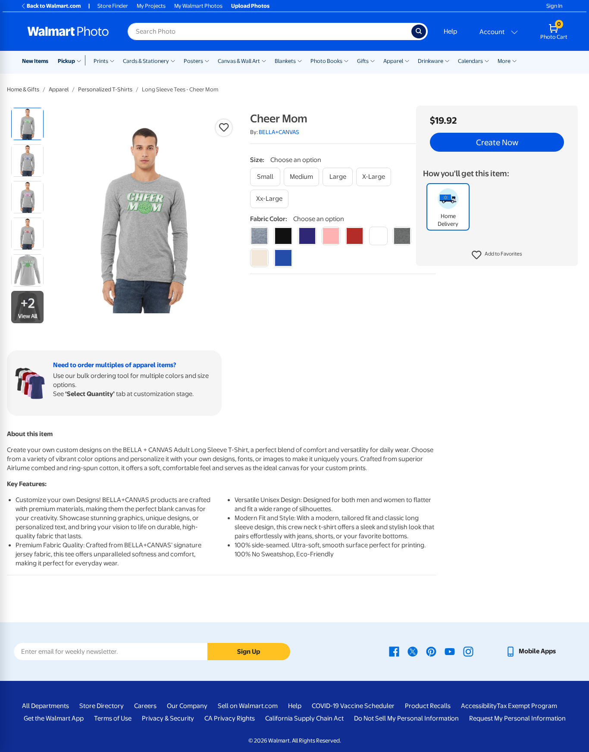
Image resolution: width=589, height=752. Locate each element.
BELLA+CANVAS (279, 132)
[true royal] (283, 258)
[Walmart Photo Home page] (68, 31)
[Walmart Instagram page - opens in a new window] (468, 651)
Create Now (497, 142)
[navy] (307, 236)
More (504, 61)
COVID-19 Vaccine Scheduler (353, 706)
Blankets (285, 61)
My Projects (151, 6)
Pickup (66, 61)
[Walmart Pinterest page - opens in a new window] (431, 651)
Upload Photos (250, 6)
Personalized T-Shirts (105, 89)
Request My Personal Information (517, 718)
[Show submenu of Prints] (112, 60)
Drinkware (430, 61)
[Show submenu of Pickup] (80, 60)
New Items (35, 61)
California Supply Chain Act (304, 718)
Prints (101, 61)
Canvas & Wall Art (239, 61)
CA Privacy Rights (229, 718)
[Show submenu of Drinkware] (447, 60)
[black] (283, 236)
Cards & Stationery (146, 61)
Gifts (363, 61)
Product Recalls (428, 706)
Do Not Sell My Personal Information (406, 718)
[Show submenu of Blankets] (299, 60)
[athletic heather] (259, 236)
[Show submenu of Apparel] (407, 60)
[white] (378, 236)
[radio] (27, 124)
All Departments (45, 706)
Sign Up (248, 651)
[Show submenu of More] (514, 60)
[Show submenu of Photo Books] (346, 60)
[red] (354, 236)
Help (450, 31)
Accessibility (479, 706)
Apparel (393, 61)
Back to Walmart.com (54, 6)
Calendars (470, 61)
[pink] (331, 236)
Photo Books (326, 61)
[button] (497, 255)
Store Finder (112, 6)
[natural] (259, 258)
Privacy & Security (168, 718)
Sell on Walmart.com (248, 706)
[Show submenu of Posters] (207, 60)
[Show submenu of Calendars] (486, 60)
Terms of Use (113, 718)
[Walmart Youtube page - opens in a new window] (450, 651)
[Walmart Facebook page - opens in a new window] (394, 651)
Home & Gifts (23, 89)
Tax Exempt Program (527, 706)
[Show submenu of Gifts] (372, 60)
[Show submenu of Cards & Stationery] (172, 60)
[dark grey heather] (402, 236)
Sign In (554, 6)
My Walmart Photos (198, 6)
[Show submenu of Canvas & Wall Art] (263, 60)
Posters (193, 61)
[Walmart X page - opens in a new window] (412, 651)
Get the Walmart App (54, 718)
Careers (145, 706)
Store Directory (101, 706)
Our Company (187, 706)
